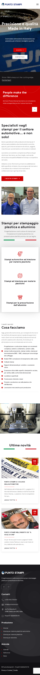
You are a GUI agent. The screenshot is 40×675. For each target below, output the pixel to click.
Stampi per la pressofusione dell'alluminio (20, 304)
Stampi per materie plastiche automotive (16, 631)
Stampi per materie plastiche (12, 634)
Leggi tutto (9, 500)
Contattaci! (6, 80)
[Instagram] (8, 586)
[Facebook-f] (4, 586)
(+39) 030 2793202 (11, 600)
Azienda (5, 649)
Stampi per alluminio (10, 638)
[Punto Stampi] (11, 4)
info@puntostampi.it (11, 604)
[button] (2, 418)
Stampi (5, 628)
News (5, 656)
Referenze (6, 653)
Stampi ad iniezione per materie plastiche (20, 282)
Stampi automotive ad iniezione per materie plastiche (20, 260)
